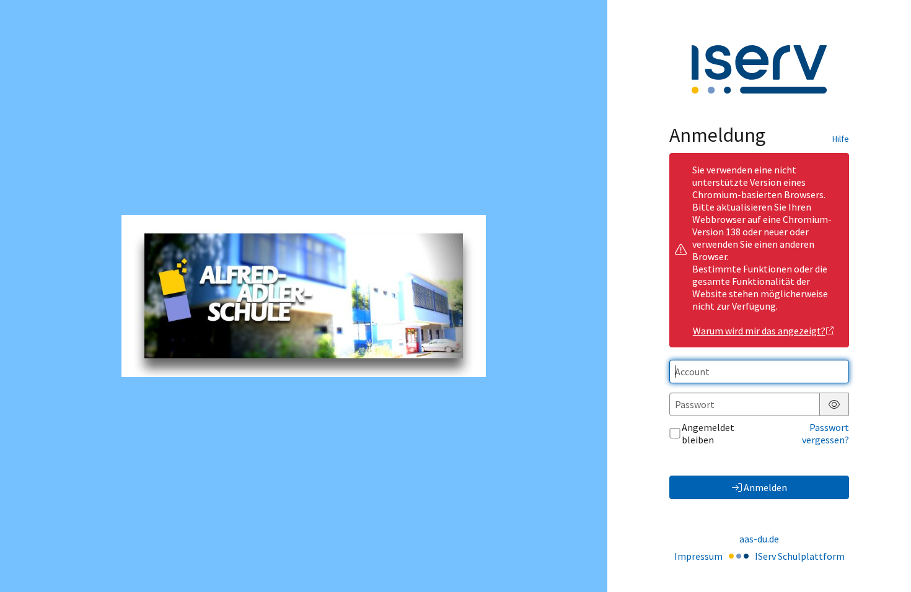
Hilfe (840, 138)
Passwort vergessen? (825, 433)
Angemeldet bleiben (708, 433)
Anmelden (765, 487)
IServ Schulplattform (800, 556)
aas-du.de (759, 539)
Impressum (698, 556)
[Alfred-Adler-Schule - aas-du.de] (303, 296)
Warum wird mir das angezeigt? (759, 330)
